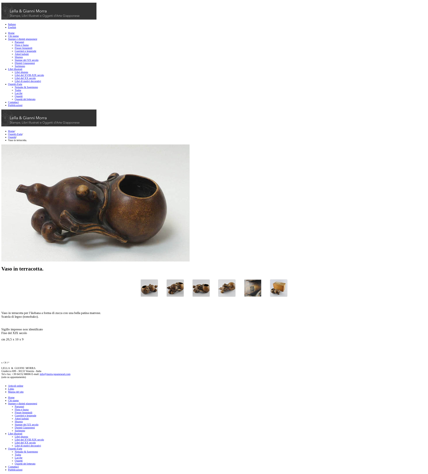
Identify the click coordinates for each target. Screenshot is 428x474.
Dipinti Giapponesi (25, 63)
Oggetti (19, 96)
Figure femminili (23, 48)
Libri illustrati (15, 69)
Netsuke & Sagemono (26, 87)
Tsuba (18, 90)
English (12, 27)
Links (11, 388)
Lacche (18, 93)
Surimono (20, 66)
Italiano (12, 24)
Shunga (19, 57)
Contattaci (13, 102)
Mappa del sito (16, 391)
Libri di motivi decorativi (28, 81)
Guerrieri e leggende (25, 51)
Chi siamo (13, 36)
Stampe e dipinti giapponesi (22, 39)
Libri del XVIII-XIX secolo (29, 75)
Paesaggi (19, 42)
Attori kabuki (22, 54)
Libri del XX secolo (25, 78)
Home (11, 33)
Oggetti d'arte (15, 84)
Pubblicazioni (15, 105)
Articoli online (15, 385)
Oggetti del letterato (25, 99)
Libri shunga (21, 72)
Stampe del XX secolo (26, 60)
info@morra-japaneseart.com (55, 374)
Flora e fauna (22, 45)
